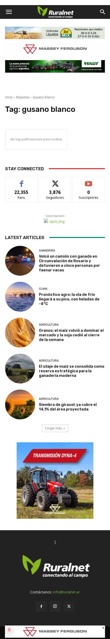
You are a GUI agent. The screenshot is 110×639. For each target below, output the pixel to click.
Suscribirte (88, 181)
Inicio (9, 97)
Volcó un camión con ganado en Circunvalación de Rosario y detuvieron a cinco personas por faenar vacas (69, 263)
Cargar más (53, 428)
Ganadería (47, 250)
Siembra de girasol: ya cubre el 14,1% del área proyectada (68, 406)
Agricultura (49, 324)
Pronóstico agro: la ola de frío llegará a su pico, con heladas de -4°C (69, 299)
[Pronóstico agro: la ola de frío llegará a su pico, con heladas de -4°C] (20, 297)
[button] (9, 12)
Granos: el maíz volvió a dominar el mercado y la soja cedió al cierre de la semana (71, 335)
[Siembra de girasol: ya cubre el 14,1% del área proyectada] (20, 404)
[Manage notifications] (9, 630)
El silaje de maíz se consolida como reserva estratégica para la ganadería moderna (71, 371)
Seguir (55, 181)
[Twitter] (69, 607)
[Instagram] (55, 606)
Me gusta (21, 181)
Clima (43, 288)
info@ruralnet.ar (66, 592)
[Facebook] (41, 607)
